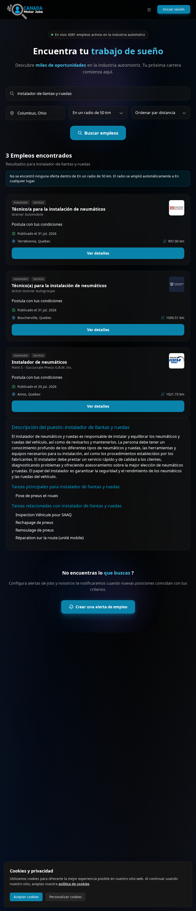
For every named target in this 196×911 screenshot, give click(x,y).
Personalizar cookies (65, 897)
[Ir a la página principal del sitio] (25, 9)
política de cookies (74, 884)
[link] (98, 229)
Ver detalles (98, 253)
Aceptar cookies (26, 897)
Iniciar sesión (174, 9)
